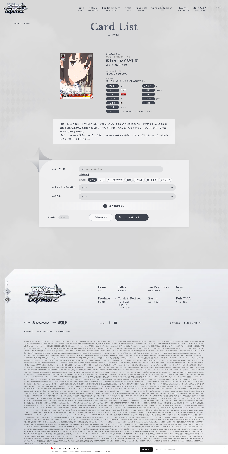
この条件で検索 (132, 217)
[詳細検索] (84, 174)
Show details (169, 449)
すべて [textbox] (84, 187)
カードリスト (124, 302)
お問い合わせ (175, 323)
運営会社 (27, 331)
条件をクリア (101, 217)
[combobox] (127, 187)
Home (16, 24)
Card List (26, 24)
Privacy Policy (104, 451)
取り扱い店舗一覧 (193, 323)
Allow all (146, 449)
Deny (158, 449)
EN (219, 8)
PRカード (123, 305)
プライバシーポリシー (43, 331)
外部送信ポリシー (63, 331)
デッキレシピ (124, 308)
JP (214, 8)
